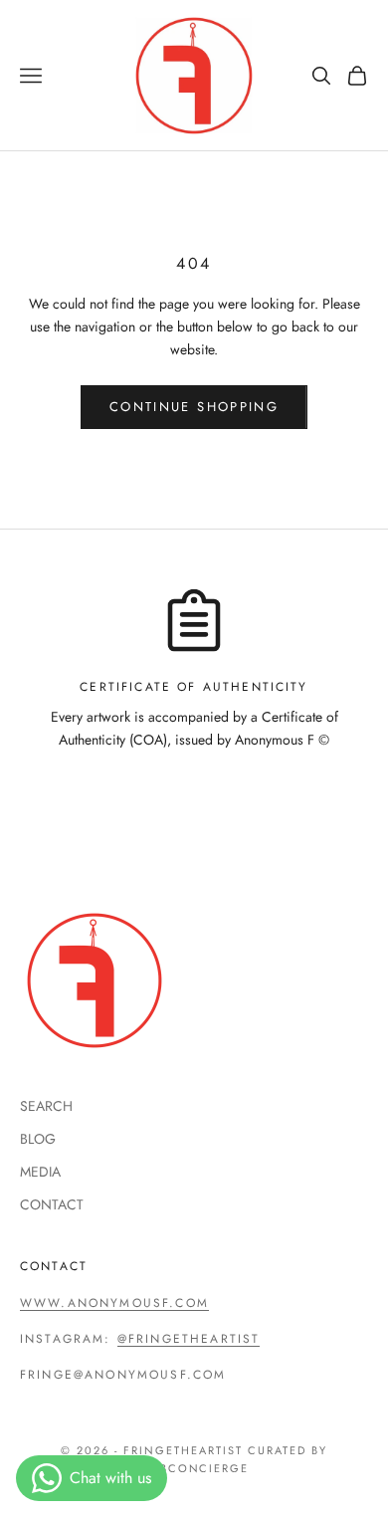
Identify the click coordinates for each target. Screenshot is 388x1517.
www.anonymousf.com (114, 1303)
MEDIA (40, 1172)
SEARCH (46, 1106)
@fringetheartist (189, 1339)
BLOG (38, 1139)
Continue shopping (194, 406)
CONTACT (52, 1204)
